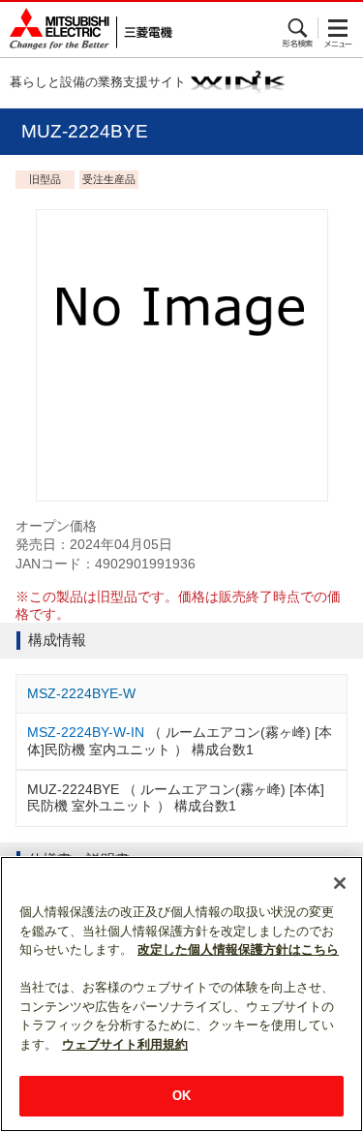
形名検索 (298, 28)
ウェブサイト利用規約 (125, 1044)
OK (181, 1095)
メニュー (338, 28)
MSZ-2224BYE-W (81, 693)
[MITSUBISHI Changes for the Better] (86, 29)
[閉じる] (339, 883)
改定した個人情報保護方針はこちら (238, 949)
